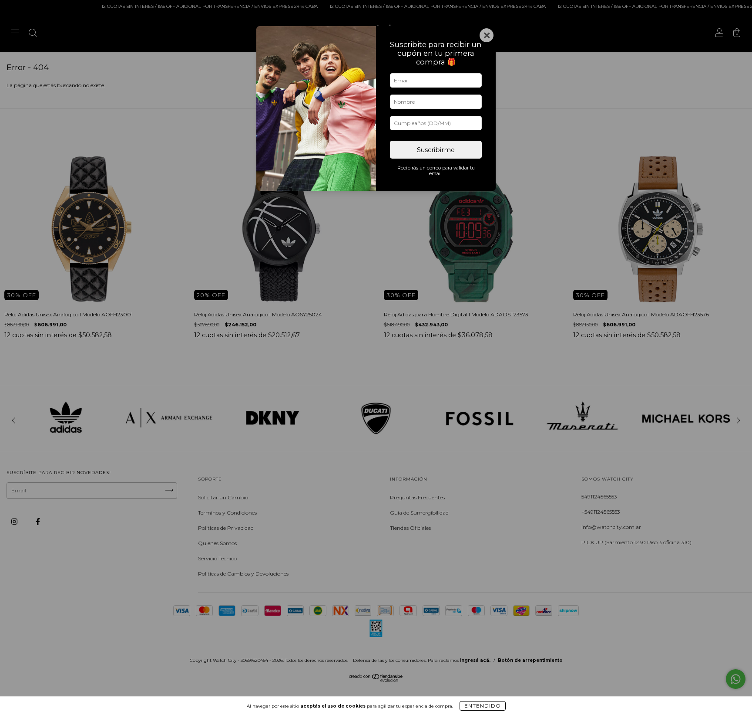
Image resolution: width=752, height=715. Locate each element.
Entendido (482, 705)
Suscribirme (436, 150)
